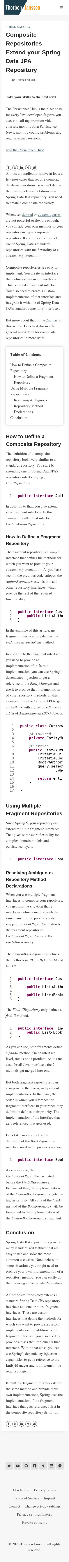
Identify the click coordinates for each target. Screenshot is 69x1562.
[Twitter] (9, 1466)
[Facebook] (8, 167)
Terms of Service (26, 1498)
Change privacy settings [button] (43, 1506)
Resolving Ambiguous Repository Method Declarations (30, 405)
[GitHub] (26, 1466)
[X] (15, 167)
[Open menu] (61, 7)
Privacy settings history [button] (34, 1514)
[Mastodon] (60, 1466)
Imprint (49, 1498)
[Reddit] (34, 167)
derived (27, 214)
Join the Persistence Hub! (25, 149)
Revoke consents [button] (34, 1522)
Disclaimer (21, 1490)
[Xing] (43, 1466)
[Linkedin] (51, 1466)
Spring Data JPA (18, 27)
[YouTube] (17, 1466)
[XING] (28, 167)
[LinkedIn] (21, 167)
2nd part (52, 320)
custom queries (49, 214)
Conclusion (18, 417)
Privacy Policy (45, 1490)
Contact (14, 1506)
